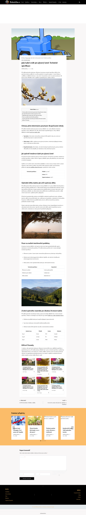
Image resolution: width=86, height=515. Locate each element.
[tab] (40, 440)
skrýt (37, 109)
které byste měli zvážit (35, 132)
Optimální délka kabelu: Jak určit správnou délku (32, 115)
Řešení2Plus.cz (25, 68)
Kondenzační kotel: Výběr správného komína (68, 430)
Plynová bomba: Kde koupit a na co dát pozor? (34, 430)
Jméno (22, 474)
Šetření (7, 498)
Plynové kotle (27, 60)
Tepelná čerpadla (9, 500)
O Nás (60, 2)
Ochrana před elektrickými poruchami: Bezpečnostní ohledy (34, 112)
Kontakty (65, 2)
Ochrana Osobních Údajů (48, 507)
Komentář (22, 457)
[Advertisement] (43, 14)
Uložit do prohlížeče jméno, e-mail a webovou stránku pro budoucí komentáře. (59, 473)
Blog (80, 495)
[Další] (72, 428)
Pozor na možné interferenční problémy (30, 117)
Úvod (22, 2)
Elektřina (7, 491)
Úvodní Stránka (77, 492)
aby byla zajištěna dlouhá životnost (34, 167)
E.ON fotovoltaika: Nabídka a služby (27, 401)
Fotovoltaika (8, 494)
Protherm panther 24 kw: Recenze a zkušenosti (50, 430)
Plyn (22, 60)
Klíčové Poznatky (25, 120)
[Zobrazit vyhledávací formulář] (79, 2)
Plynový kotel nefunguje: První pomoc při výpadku (18, 430)
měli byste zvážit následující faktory (56, 315)
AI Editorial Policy (43, 513)
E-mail (38, 474)
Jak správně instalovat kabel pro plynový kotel (31, 113)
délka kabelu (33, 183)
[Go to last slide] (13, 428)
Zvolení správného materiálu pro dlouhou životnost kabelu (34, 118)
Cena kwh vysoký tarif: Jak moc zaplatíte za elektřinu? (57, 402)
